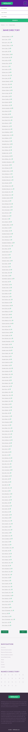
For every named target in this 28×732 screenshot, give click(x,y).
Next (23, 631)
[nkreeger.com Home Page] (7, 3)
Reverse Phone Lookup (6, 652)
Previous (5, 631)
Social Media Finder (6, 657)
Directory (3, 647)
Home (2, 25)
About (2, 659)
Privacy (3, 664)
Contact (3, 666)
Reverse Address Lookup (7, 654)
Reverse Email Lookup (6, 649)
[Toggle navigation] (25, 3)
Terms (2, 661)
